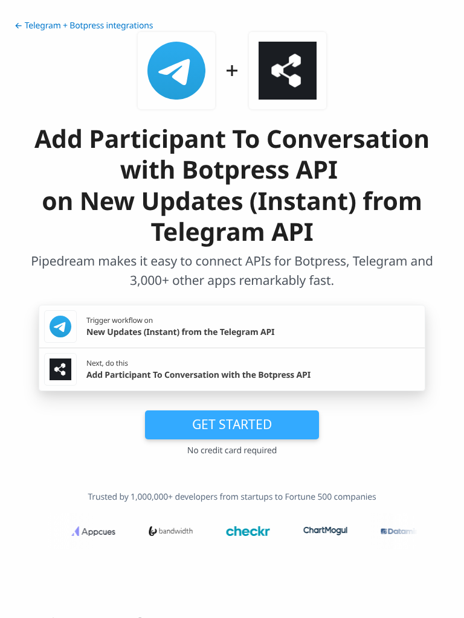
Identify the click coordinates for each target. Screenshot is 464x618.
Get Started (232, 424)
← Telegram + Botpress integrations (83, 25)
